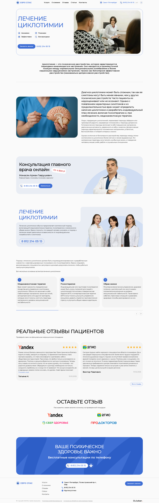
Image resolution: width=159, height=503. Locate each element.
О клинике (56, 2)
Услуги (46, 2)
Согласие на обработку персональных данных (78, 501)
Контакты (83, 2)
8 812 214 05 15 (128, 2)
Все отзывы (136, 384)
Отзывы (65, 2)
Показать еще (23, 372)
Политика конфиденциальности (52, 501)
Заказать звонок (26, 46)
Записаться (45, 186)
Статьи (74, 2)
